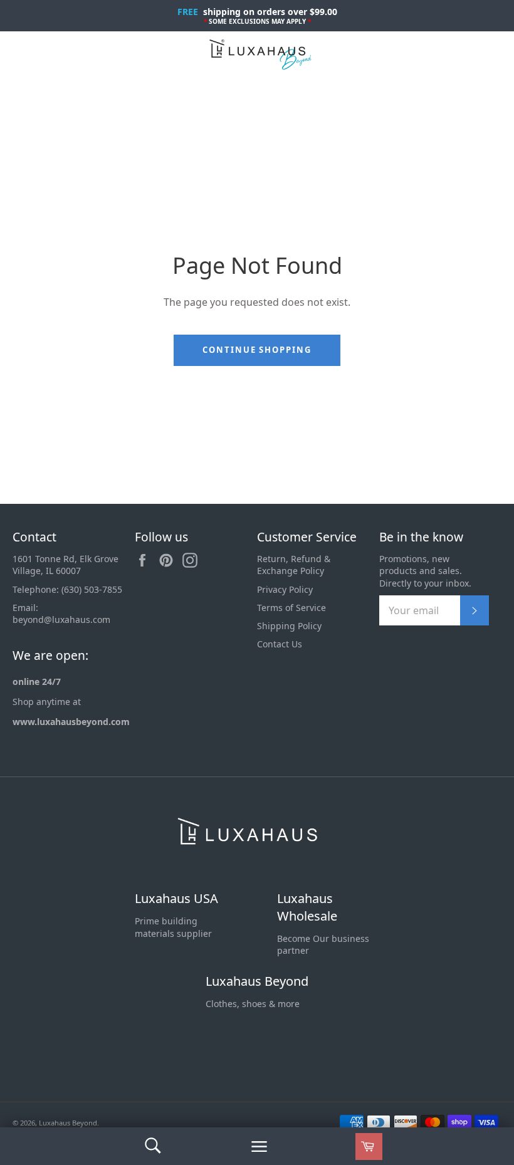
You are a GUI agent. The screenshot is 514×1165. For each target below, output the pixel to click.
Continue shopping (257, 349)
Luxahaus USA (176, 898)
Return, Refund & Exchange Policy (293, 565)
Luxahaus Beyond (257, 981)
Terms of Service (291, 608)
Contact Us (279, 644)
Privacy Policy (285, 589)
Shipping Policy (289, 626)
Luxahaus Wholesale (307, 907)
